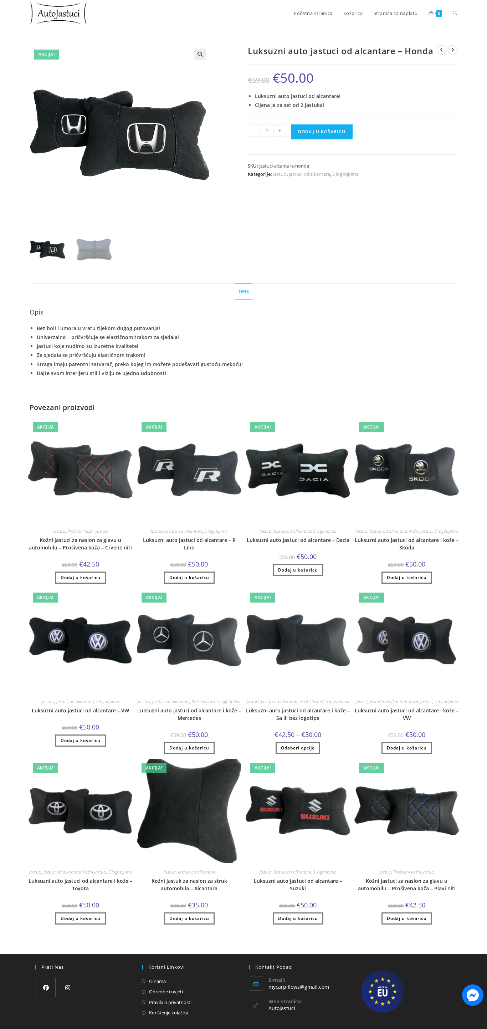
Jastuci (280, 174)
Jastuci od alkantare (309, 174)
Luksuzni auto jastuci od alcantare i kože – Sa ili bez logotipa (298, 714)
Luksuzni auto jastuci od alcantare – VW (80, 710)
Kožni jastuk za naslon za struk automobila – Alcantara (189, 884)
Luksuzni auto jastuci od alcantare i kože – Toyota (80, 884)
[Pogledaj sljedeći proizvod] (452, 50)
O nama (157, 981)
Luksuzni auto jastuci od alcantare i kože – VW (406, 714)
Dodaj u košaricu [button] (81, 577)
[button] (200, 54)
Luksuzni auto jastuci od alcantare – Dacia (298, 540)
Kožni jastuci (420, 531)
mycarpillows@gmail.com (298, 986)
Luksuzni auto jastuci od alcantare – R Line (189, 544)
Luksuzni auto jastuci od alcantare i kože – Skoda (406, 544)
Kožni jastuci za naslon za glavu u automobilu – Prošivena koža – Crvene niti (80, 544)
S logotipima (345, 174)
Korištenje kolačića (168, 1012)
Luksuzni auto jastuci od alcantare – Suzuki (298, 884)
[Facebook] (46, 987)
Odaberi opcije (298, 748)
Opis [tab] (244, 291)
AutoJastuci (281, 1008)
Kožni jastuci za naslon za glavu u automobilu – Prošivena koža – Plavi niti (407, 884)
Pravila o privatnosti (170, 1002)
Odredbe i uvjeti (166, 991)
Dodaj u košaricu (321, 132)
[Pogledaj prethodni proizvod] (441, 50)
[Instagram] (67, 987)
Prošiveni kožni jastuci (87, 531)
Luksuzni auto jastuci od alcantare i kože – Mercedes (189, 714)
